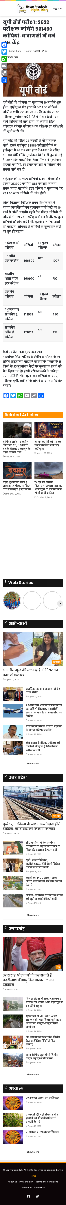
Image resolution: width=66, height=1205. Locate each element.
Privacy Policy (26, 1182)
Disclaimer (26, 1188)
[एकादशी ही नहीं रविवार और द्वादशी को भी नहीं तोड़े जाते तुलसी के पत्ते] (13, 1120)
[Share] (4, 79)
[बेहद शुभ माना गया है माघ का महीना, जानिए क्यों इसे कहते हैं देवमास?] (17, 470)
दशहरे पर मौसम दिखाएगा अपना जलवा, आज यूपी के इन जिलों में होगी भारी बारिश (48, 487)
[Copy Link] (4, 72)
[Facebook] (4, 44)
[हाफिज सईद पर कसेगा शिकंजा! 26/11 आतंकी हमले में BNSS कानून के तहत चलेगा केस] (17, 430)
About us (12, 1182)
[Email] (4, 65)
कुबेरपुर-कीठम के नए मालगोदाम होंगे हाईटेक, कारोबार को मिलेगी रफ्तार (31, 826)
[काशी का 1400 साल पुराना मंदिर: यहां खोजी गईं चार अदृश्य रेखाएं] (13, 883)
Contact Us (39, 1188)
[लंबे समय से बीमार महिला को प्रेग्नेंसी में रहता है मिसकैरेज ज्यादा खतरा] (13, 748)
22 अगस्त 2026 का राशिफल (42, 1098)
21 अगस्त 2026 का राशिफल (42, 1132)
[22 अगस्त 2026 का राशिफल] (13, 1103)
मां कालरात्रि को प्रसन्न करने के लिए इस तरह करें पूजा (47, 445)
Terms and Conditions (47, 1182)
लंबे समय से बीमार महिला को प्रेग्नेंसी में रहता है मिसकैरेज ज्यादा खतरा (43, 746)
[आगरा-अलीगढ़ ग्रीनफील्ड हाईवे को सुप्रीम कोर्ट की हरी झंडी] (13, 900)
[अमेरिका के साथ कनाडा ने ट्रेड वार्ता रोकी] (13, 694)
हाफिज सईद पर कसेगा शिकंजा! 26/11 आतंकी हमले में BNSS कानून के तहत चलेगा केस (17, 447)
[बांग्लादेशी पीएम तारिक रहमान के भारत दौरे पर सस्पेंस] (13, 732)
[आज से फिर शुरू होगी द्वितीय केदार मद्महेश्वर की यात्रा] (13, 1060)
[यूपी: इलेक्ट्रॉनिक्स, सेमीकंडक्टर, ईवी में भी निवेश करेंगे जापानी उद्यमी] (13, 865)
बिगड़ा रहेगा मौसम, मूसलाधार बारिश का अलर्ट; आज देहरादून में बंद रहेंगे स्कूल (44, 1002)
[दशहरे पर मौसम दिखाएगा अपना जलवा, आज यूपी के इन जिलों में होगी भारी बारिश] (48, 470)
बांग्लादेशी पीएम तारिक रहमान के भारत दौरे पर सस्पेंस (44, 728)
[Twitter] (4, 51)
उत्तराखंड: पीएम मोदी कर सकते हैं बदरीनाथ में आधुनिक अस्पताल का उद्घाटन (28, 980)
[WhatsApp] (4, 58)
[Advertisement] (33, 51)
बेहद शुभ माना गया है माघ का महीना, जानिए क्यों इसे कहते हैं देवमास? (17, 485)
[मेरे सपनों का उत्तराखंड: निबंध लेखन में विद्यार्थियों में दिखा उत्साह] (13, 1042)
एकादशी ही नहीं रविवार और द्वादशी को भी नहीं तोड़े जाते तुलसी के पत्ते (42, 1118)
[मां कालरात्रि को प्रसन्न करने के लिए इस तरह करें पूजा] (48, 430)
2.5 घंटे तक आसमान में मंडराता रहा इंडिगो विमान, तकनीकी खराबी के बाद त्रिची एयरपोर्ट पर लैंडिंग (44, 710)
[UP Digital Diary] (33, 8)
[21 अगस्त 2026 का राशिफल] (13, 1137)
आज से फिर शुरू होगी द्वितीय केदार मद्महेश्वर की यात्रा (42, 1056)
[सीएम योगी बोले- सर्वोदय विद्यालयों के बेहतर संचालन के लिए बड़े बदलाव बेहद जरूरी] (13, 848)
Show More (33, 764)
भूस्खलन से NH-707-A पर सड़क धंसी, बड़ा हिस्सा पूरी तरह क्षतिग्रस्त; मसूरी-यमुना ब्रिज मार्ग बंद (43, 1021)
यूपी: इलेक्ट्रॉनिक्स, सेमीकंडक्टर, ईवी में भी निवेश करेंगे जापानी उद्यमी (43, 863)
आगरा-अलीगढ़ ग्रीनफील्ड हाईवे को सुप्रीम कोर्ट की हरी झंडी (44, 897)
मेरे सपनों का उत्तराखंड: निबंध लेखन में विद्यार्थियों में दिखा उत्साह (43, 1040)
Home (33, 1176)
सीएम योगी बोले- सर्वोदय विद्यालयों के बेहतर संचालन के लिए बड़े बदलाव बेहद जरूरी (43, 846)
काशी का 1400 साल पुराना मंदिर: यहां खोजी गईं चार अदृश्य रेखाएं (44, 881)
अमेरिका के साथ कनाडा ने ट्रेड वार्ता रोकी (43, 690)
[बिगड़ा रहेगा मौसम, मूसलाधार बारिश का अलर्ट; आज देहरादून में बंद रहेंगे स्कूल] (13, 1004)
